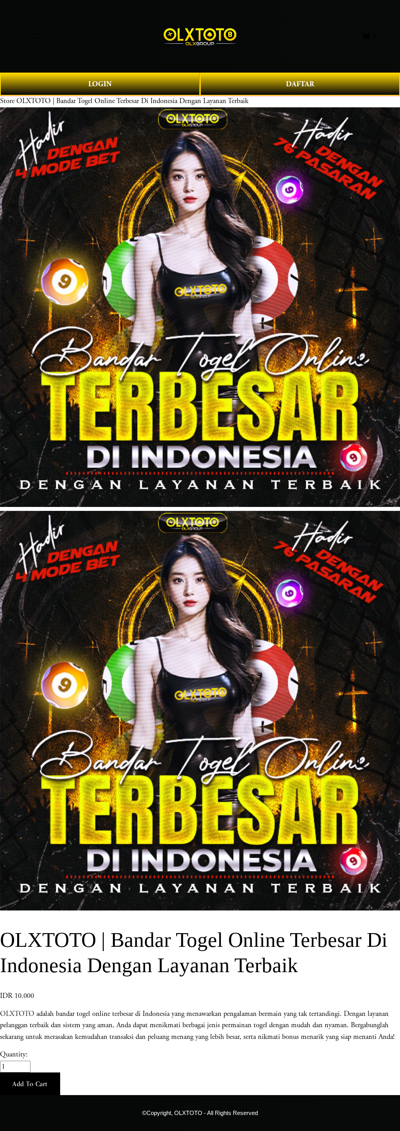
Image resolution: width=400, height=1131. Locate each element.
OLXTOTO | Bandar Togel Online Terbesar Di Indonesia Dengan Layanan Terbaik (132, 101)
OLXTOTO (17, 1014)
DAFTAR (300, 84)
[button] (30, 1083)
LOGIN (100, 84)
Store (7, 101)
